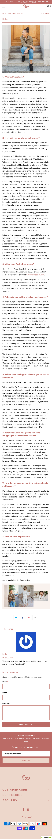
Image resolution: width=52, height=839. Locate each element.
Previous (46, 13)
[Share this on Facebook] (22, 617)
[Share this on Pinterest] (28, 617)
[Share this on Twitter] (16, 617)
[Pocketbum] (26, 6)
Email (5, 692)
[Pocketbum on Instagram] (28, 809)
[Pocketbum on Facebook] (24, 809)
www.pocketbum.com (35, 275)
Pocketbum (26, 817)
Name (5, 682)
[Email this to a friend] (35, 617)
